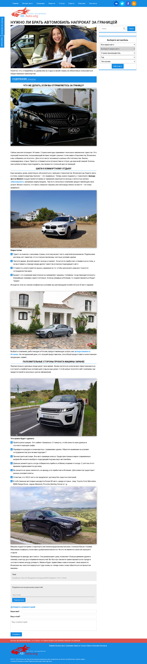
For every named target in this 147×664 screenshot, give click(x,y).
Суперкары (40, 3)
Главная (15, 3)
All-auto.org (28, 12)
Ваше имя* (15, 611)
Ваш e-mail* (15, 616)
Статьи (62, 3)
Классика (81, 3)
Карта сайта (42, 661)
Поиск (131, 29)
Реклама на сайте (23, 661)
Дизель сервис (80, 659)
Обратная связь (33, 661)
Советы (71, 3)
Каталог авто (27, 3)
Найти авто (117, 66)
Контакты (93, 3)
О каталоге (14, 661)
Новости (52, 3)
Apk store (49, 661)
